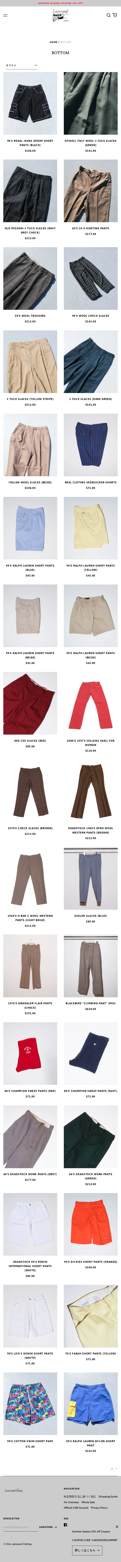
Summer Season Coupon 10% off (60, 3)
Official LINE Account (76, 1507)
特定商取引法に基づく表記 (80, 1496)
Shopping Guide (108, 1496)
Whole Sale (88, 1502)
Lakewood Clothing (21, 1544)
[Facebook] (65, 1524)
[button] (109, 15)
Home (54, 42)
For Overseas (71, 1502)
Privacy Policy (99, 1507)
